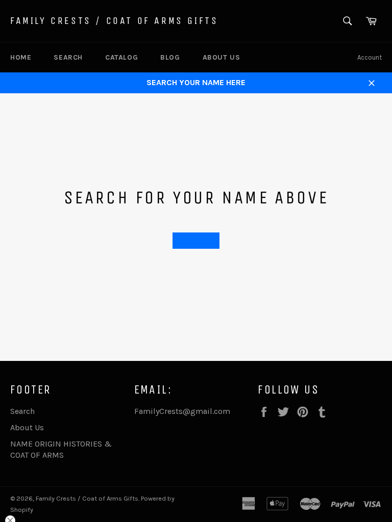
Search (68, 57)
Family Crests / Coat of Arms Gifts (114, 21)
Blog (170, 57)
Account (369, 57)
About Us (221, 57)
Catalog (121, 57)
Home (20, 57)
